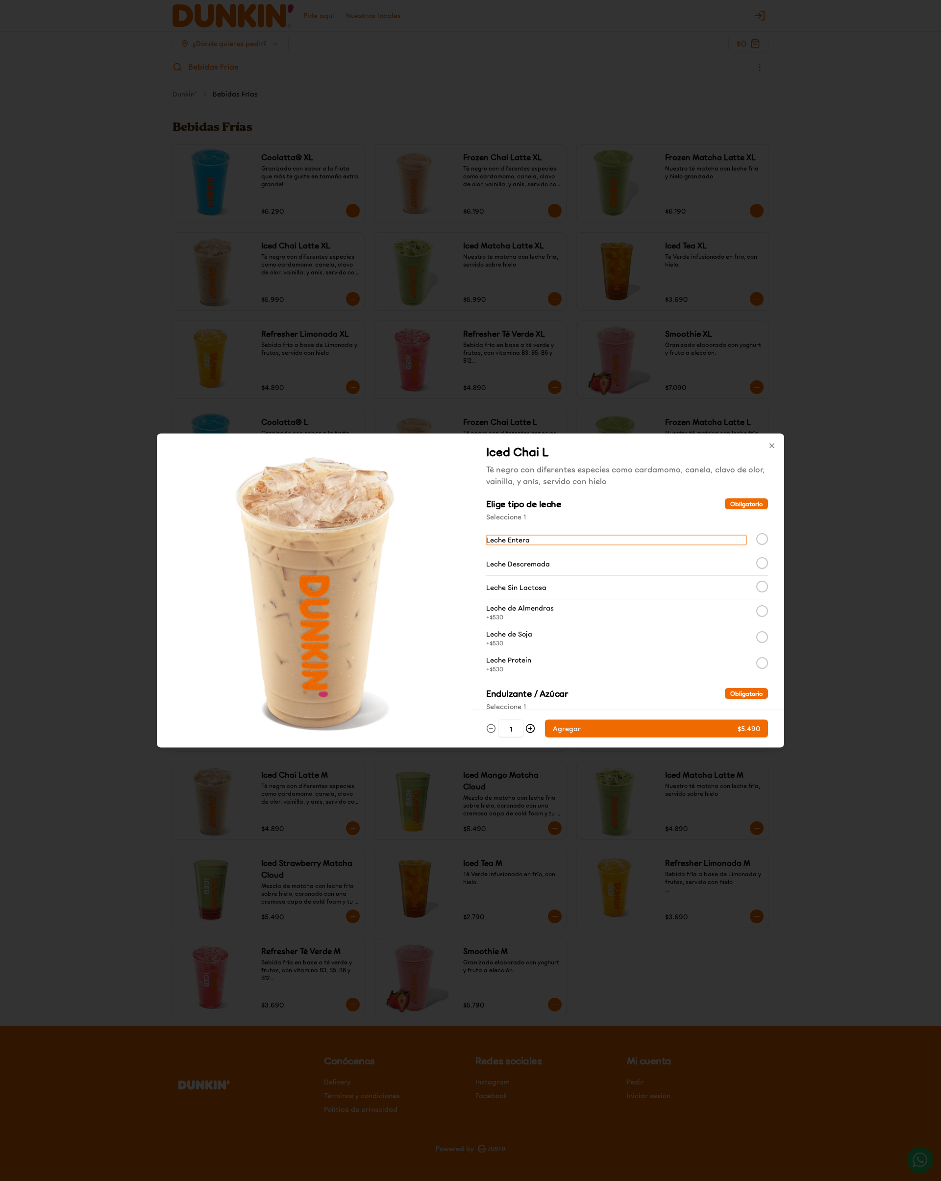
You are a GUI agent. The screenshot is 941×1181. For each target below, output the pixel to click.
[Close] (772, 446)
